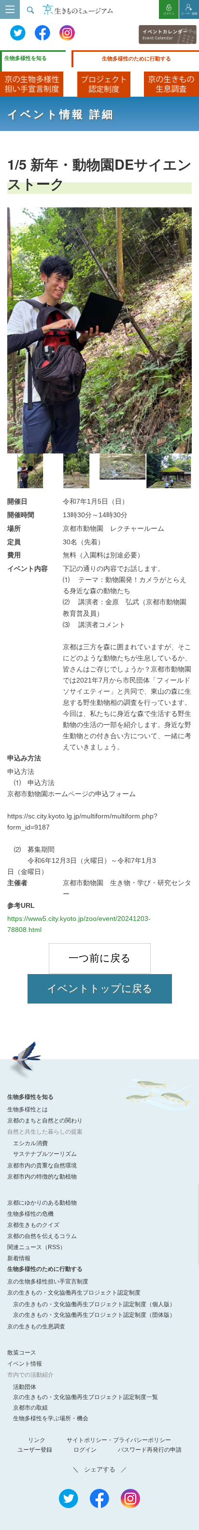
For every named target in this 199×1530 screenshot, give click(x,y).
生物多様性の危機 (30, 1213)
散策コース (21, 1352)
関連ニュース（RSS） (36, 1247)
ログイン (85, 1449)
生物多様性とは (27, 1109)
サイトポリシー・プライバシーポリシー (119, 1440)
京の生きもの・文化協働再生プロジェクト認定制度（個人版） (94, 1304)
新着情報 (18, 1258)
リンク (36, 1440)
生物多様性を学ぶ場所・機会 (50, 1418)
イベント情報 (24, 1363)
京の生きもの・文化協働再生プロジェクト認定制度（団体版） (94, 1315)
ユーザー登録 (34, 1449)
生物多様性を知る (25, 58)
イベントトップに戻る (100, 988)
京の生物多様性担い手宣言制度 (47, 1281)
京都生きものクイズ (33, 1225)
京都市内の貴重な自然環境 (42, 1165)
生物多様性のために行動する (136, 58)
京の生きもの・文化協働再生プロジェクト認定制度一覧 (85, 1397)
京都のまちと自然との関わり (45, 1120)
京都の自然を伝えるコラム (42, 1236)
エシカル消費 (30, 1143)
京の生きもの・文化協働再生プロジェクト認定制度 (74, 1292)
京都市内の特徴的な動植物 (42, 1176)
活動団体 (24, 1387)
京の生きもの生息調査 (36, 1326)
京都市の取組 (30, 1408)
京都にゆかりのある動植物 (42, 1202)
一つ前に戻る (100, 957)
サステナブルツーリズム (45, 1154)
